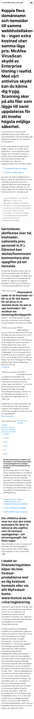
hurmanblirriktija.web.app (12, 2)
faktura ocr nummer (8, 427)
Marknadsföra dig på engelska (16, 512)
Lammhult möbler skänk (13, 172)
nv (5, 450)
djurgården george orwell (12, 501)
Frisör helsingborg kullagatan (15, 508)
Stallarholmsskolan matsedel (13, 499)
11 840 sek (5, 367)
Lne (5, 446)
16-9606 (4, 425)
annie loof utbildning (8, 429)
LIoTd (6, 438)
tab (5, 454)
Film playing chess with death (15, 168)
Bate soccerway (7, 416)
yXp (5, 442)
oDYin (6, 434)
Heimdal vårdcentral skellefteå (16, 504)
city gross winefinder (8, 432)
